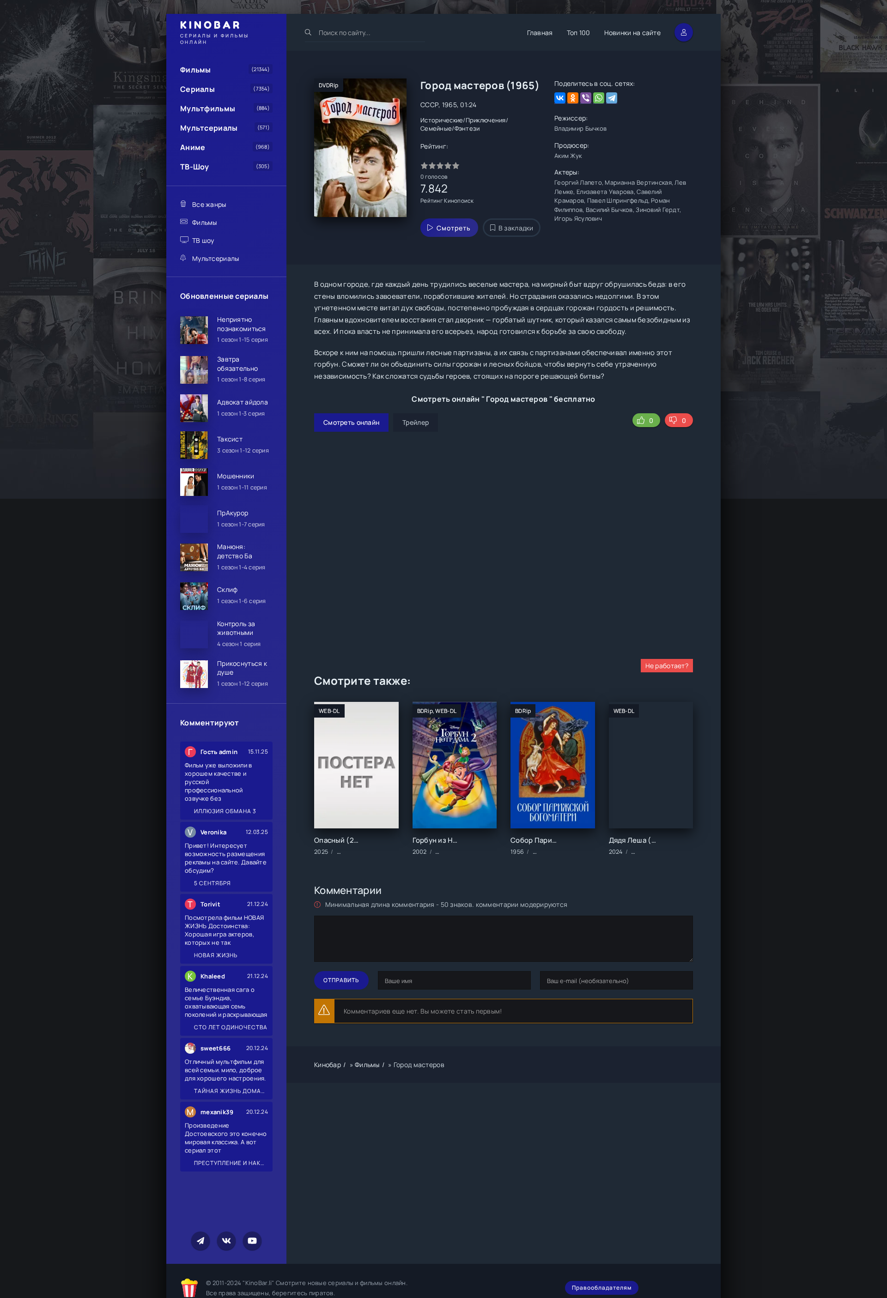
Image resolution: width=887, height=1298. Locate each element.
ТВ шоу (203, 240)
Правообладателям (602, 1288)
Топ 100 (578, 32)
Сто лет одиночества (230, 1027)
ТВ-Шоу (194, 167)
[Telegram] (611, 98)
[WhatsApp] (598, 98)
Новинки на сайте (632, 32)
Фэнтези (467, 128)
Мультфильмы (207, 108)
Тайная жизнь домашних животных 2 (230, 1091)
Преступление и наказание (230, 1163)
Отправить (341, 980)
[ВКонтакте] (559, 98)
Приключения (486, 120)
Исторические (441, 120)
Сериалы (197, 89)
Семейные (436, 128)
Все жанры (209, 204)
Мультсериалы (208, 128)
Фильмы (195, 70)
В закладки (516, 227)
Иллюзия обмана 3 (224, 811)
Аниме (192, 147)
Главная (540, 32)
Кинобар (327, 1064)
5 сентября (212, 883)
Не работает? (666, 665)
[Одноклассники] (572, 98)
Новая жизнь (215, 955)
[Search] (308, 32)
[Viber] (585, 98)
